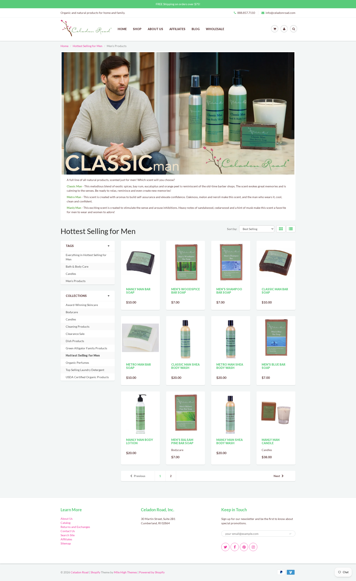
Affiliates (177, 29)
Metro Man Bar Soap (138, 366)
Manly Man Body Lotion (139, 441)
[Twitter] (225, 547)
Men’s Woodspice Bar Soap (185, 290)
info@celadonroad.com (280, 12)
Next (277, 476)
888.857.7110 (246, 12)
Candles (71, 273)
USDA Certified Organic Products (87, 377)
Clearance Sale (75, 333)
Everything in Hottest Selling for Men (86, 257)
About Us (155, 29)
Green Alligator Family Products (86, 348)
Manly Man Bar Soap (138, 290)
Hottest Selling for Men (87, 46)
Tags (70, 246)
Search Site (68, 535)
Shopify (95, 572)
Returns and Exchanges (75, 527)
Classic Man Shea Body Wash (185, 366)
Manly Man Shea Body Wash (229, 441)
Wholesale (215, 29)
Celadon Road (80, 572)
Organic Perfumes (77, 362)
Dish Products (75, 341)
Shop (137, 29)
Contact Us (68, 531)
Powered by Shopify (152, 572)
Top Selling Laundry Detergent (85, 370)
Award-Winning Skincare (82, 305)
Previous (139, 476)
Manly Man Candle (271, 441)
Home (122, 29)
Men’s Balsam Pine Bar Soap (182, 441)
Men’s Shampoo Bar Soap (229, 290)
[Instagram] (253, 547)
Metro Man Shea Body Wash (229, 366)
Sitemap (66, 543)
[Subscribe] (290, 533)
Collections (76, 296)
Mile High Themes (125, 572)
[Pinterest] (244, 547)
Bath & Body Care (77, 266)
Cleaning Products (77, 326)
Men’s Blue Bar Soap (273, 366)
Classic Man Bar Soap (275, 290)
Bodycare (72, 312)
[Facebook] (235, 547)
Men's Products (75, 281)
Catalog (65, 522)
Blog (196, 29)
